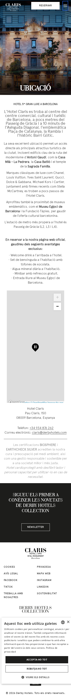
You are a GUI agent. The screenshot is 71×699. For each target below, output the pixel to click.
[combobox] (63, 622)
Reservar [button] (45, 6)
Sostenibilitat (47, 593)
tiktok (8, 587)
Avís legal (11, 574)
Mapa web (44, 574)
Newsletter (35, 527)
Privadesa (44, 567)
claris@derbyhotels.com (49, 432)
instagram (44, 580)
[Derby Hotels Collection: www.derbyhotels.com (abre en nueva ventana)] (36, 609)
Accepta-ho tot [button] (37, 659)
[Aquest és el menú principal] (65, 5)
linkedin (43, 587)
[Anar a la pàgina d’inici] (13, 6)
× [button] (68, 622)
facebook (10, 580)
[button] (36, 677)
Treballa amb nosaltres (13, 595)
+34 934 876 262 (42, 428)
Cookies (9, 567)
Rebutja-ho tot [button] (37, 668)
